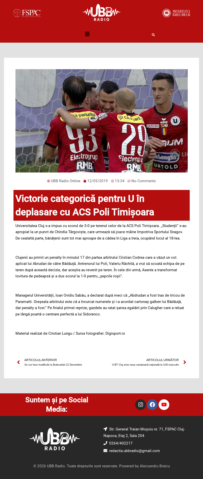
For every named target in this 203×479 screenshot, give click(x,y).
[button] (87, 34)
